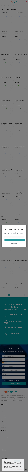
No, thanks (14, 243)
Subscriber (15, 240)
